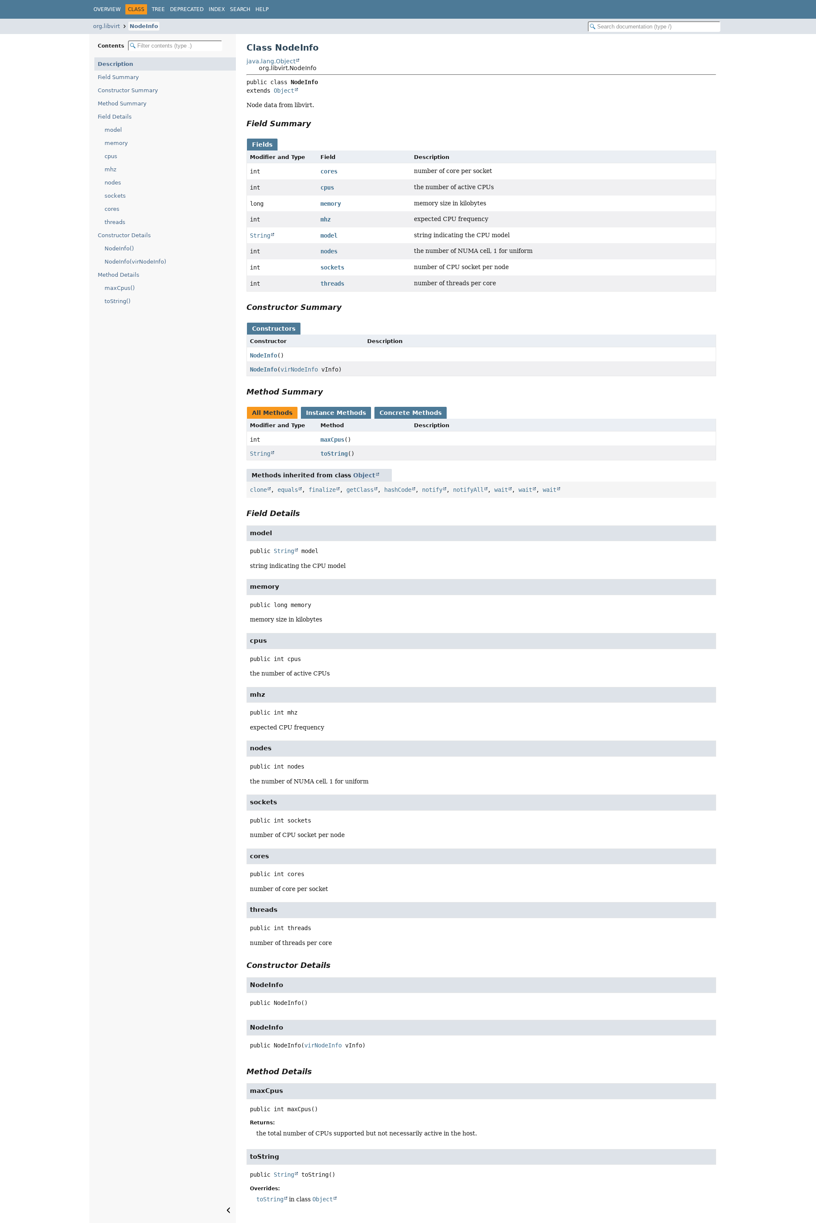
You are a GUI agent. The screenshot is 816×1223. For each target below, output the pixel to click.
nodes (113, 182)
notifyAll (468, 489)
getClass (360, 489)
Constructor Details (124, 235)
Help (262, 9)
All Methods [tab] (272, 412)
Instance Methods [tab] (336, 412)
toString (334, 453)
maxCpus (332, 439)
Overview (107, 9)
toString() (117, 301)
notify (432, 489)
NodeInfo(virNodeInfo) (135, 261)
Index (217, 9)
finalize (322, 489)
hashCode (397, 489)
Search (240, 9)
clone (258, 489)
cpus (111, 156)
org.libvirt (106, 26)
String (260, 235)
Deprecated (187, 9)
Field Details (115, 117)
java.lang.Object (270, 61)
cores (112, 209)
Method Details (118, 275)
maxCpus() (120, 288)
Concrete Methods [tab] (411, 412)
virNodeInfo (299, 369)
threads (115, 222)
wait (501, 489)
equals (288, 489)
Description (115, 64)
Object (284, 90)
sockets (115, 196)
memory (116, 143)
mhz (110, 169)
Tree (158, 9)
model (113, 130)
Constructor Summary (128, 90)
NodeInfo (144, 26)
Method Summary (122, 103)
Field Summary (118, 77)
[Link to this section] (317, 123)
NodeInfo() (119, 248)
